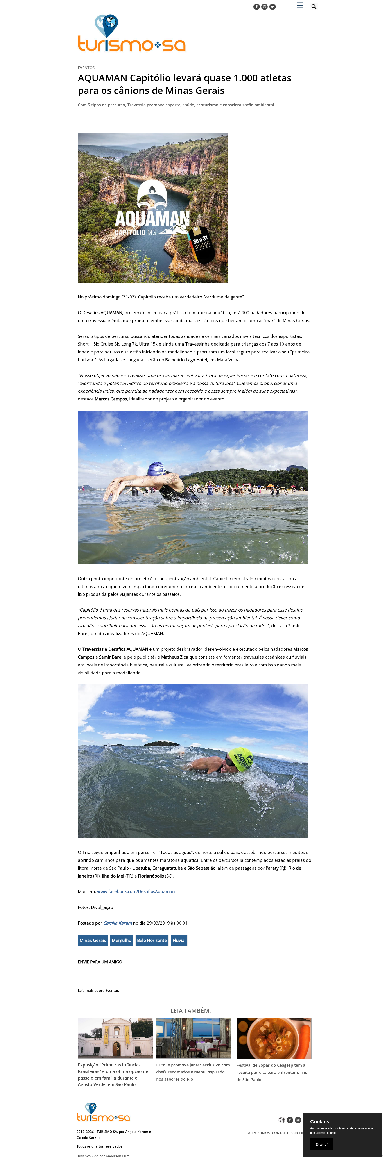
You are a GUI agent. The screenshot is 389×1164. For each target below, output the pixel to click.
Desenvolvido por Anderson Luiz (103, 1156)
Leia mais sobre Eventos (98, 990)
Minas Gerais (93, 940)
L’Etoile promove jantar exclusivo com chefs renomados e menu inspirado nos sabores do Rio (193, 1072)
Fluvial (179, 940)
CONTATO (280, 1132)
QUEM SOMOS (258, 1132)
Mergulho (121, 940)
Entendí (322, 1144)
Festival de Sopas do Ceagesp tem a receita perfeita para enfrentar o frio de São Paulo (272, 1072)
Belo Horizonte (152, 940)
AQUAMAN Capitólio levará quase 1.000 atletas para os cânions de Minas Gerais (184, 84)
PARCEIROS (299, 1132)
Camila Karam (117, 923)
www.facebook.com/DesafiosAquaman (136, 891)
